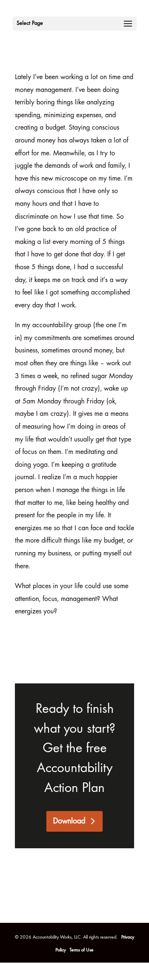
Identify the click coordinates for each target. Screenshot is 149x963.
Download (69, 821)
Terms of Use (82, 950)
